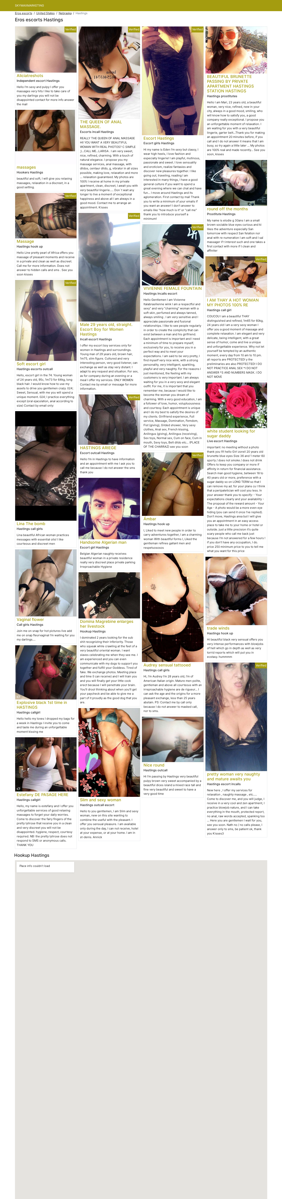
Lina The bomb (31, 523)
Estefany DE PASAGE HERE (42, 794)
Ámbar (149, 518)
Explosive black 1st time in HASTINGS (42, 705)
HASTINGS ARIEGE (98, 447)
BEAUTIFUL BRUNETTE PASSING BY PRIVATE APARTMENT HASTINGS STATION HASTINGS (230, 83)
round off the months (227, 208)
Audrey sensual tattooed (167, 665)
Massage (25, 241)
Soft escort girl (31, 363)
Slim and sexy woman (100, 799)
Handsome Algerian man (103, 542)
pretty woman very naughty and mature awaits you (233, 776)
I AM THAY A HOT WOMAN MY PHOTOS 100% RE (233, 302)
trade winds (218, 628)
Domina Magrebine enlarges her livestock (106, 624)
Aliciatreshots (30, 75)
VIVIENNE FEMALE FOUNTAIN (172, 288)
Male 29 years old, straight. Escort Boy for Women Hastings (106, 329)
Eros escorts (23, 13)
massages (26, 167)
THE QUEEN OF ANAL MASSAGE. (101, 124)
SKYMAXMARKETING (29, 5)
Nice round (153, 765)
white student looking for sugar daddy (231, 433)
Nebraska (65, 13)
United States (45, 13)
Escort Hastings (158, 138)
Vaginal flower (30, 619)
